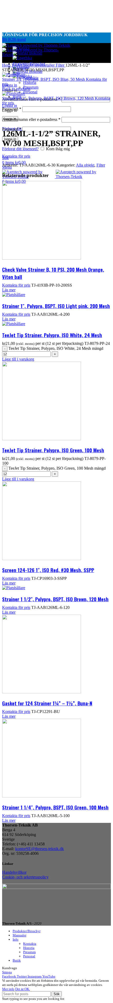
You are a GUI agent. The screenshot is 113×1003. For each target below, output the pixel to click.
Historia (29, 82)
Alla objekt (85, 165)
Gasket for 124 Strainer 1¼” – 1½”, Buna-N (47, 703)
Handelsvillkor (14, 872)
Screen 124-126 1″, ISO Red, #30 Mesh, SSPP (48, 569)
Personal (30, 92)
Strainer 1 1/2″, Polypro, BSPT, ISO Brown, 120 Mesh (55, 599)
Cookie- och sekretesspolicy (25, 877)
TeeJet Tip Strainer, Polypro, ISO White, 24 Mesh (52, 335)
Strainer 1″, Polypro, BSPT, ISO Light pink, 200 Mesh (56, 305)
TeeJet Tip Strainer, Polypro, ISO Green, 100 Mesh (53, 450)
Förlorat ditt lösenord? (20, 149)
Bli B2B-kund (14, 39)
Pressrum (30, 87)
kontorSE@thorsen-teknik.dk (39, 848)
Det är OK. (22, 989)
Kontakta (29, 944)
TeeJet (17, 65)
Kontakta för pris (16, 156)
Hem (6, 65)
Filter (60, 65)
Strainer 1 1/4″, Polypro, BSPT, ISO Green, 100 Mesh (55, 807)
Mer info (8, 989)
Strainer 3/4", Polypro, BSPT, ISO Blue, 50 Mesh (44, 79)
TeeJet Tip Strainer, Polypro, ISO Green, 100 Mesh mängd (57, 468)
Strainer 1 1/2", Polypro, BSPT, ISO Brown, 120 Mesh (48, 98)
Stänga (7, 972)
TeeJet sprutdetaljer (39, 65)
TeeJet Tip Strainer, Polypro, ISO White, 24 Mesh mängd (55, 348)
